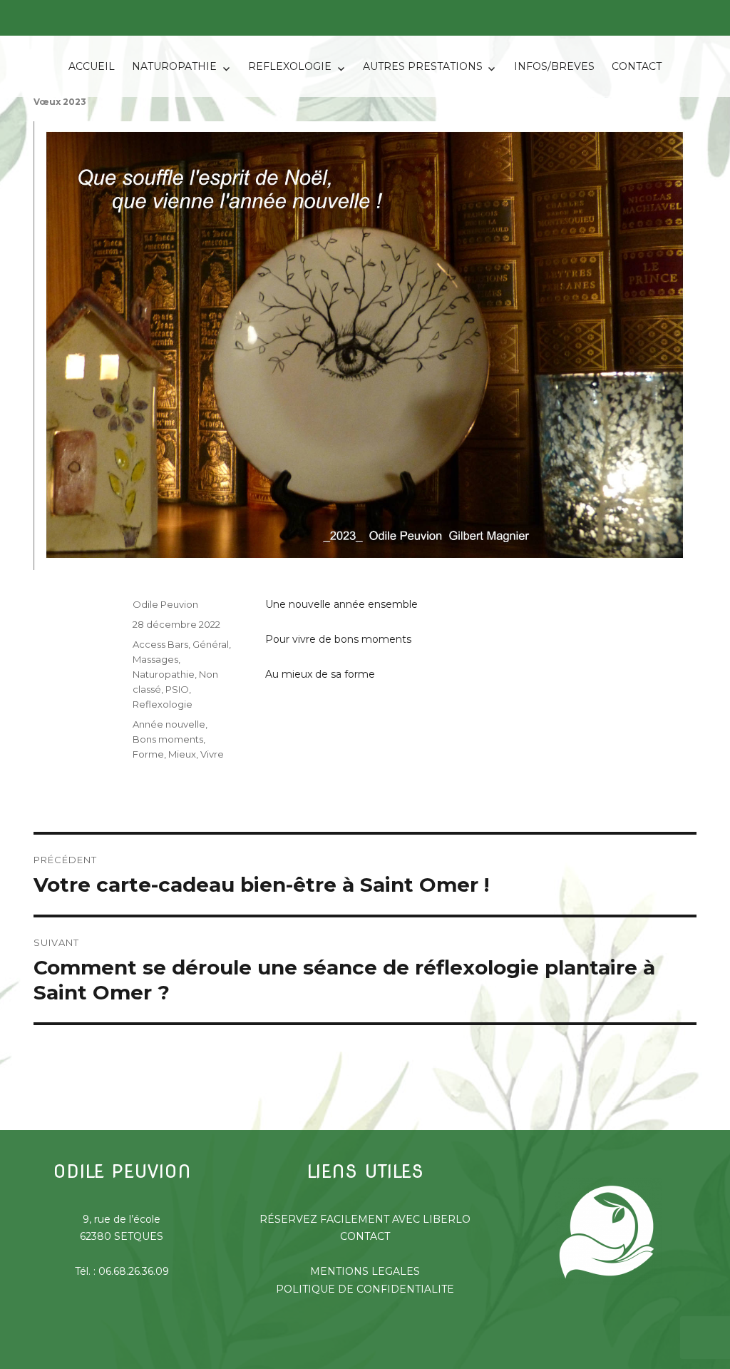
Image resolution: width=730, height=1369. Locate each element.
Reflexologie (162, 704)
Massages (155, 659)
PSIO (177, 689)
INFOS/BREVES (554, 66)
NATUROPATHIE (174, 66)
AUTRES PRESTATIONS (423, 66)
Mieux (182, 754)
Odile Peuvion (165, 604)
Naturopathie (164, 674)
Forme (148, 754)
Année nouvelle (169, 724)
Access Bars (160, 644)
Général (210, 644)
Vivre (212, 754)
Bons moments (168, 739)
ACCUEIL (91, 66)
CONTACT (637, 66)
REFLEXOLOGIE (289, 66)
